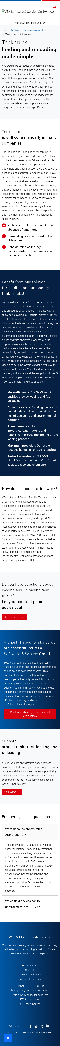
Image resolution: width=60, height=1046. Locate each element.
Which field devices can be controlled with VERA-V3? (23, 904)
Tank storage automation (34, 30)
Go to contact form (14, 617)
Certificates (35, 974)
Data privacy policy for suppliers (30, 995)
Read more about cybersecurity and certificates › (30, 714)
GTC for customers (30, 999)
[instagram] (36, 1026)
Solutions (15, 30)
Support (29, 970)
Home (5, 30)
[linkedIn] (48, 1026)
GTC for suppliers (30, 1004)
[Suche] (54, 7)
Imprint (21, 986)
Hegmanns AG (30, 965)
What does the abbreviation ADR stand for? (23, 832)
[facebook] (30, 1026)
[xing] (42, 1026)
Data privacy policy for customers (30, 990)
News (23, 974)
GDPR (40, 986)
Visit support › (12, 791)
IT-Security (35, 979)
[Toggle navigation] (5, 17)
